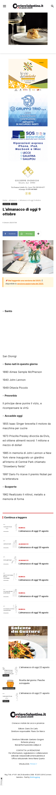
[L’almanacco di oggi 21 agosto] (10, 697)
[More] (38, 233)
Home (5, 200)
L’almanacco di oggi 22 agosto (34, 667)
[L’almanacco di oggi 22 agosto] (10, 671)
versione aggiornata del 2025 (30, 284)
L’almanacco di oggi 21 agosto (34, 693)
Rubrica (14, 204)
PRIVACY (33, 764)
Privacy (1, 782)
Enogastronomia (8, 688)
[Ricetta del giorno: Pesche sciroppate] (10, 684)
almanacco (13, 200)
